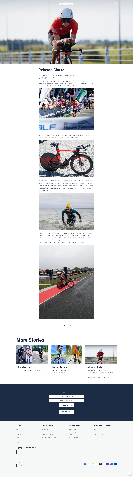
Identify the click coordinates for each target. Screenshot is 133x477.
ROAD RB (19, 434)
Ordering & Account (48, 432)
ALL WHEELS (20, 429)
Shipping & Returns (47, 434)
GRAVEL (18, 437)
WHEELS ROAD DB (66, 396)
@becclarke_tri (70, 75)
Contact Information (74, 440)
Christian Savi (25, 367)
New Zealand (97, 432)
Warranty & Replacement (49, 437)
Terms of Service (73, 437)
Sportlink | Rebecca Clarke (48, 78)
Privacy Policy (72, 429)
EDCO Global (104, 466)
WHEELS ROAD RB (66, 400)
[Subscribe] (42, 452)
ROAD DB (19, 432)
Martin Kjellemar (60, 367)
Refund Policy (72, 432)
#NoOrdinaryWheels (112, 466)
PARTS (18, 443)
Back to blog (67, 325)
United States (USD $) (23, 465)
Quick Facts (45, 429)
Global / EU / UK (98, 434)
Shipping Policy (72, 434)
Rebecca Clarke (94, 367)
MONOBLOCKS (66, 412)
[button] (19, 4)
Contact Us (45, 440)
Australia (96, 429)
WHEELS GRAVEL (66, 405)
